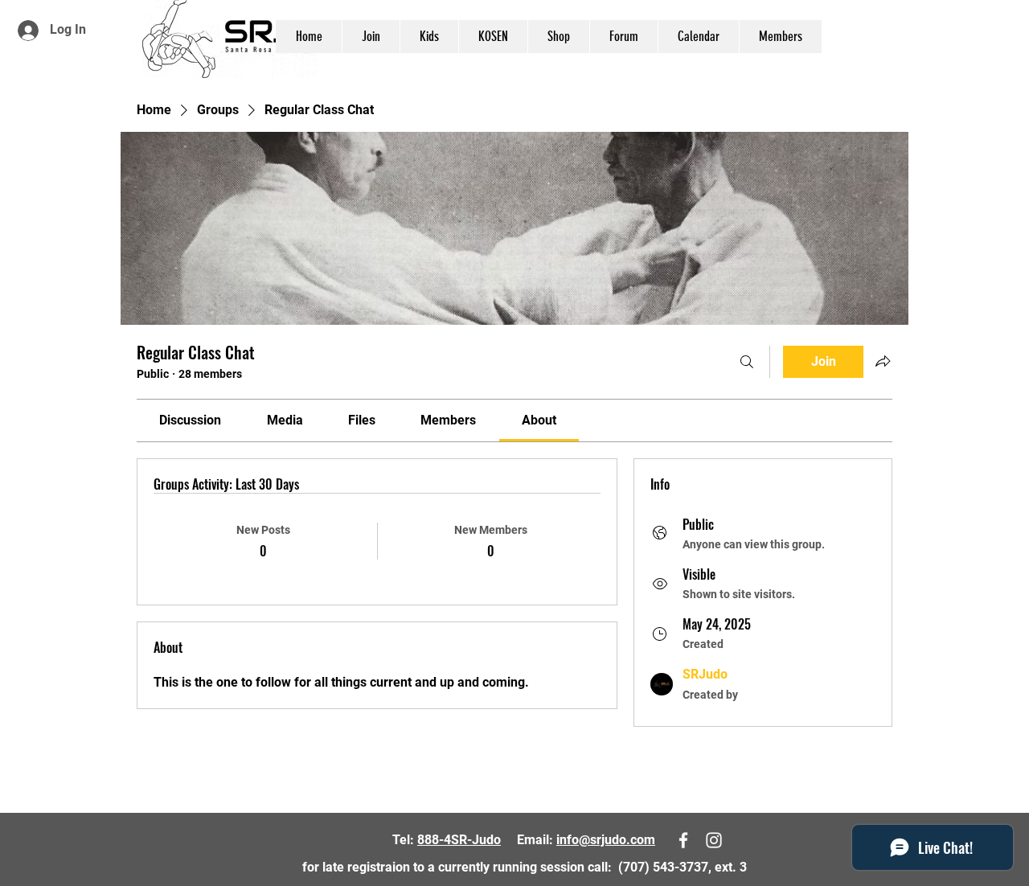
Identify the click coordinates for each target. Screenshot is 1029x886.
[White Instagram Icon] (996, 34)
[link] (190, 420)
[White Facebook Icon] (972, 34)
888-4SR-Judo (459, 839)
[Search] (746, 362)
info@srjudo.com (605, 839)
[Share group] (882, 361)
